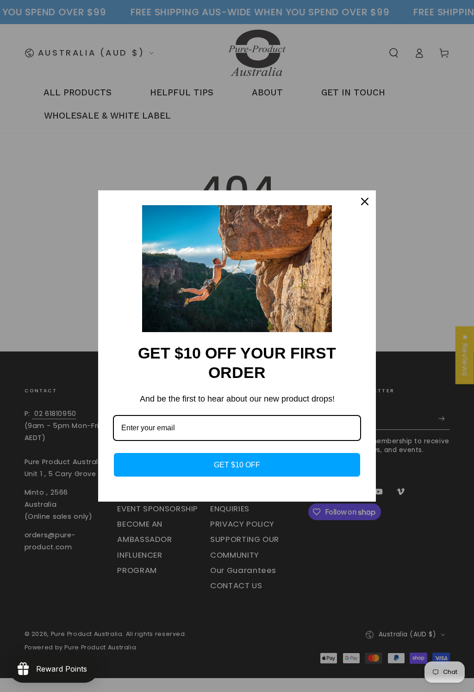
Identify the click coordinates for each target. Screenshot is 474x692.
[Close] (365, 201)
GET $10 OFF (237, 465)
